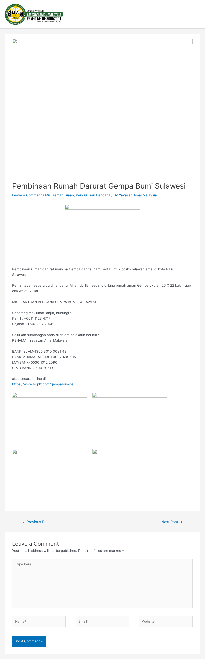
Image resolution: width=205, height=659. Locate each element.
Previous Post (36, 522)
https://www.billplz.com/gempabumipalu (44, 384)
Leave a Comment (27, 195)
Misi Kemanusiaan (59, 195)
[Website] (166, 622)
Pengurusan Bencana (93, 195)
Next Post (172, 522)
